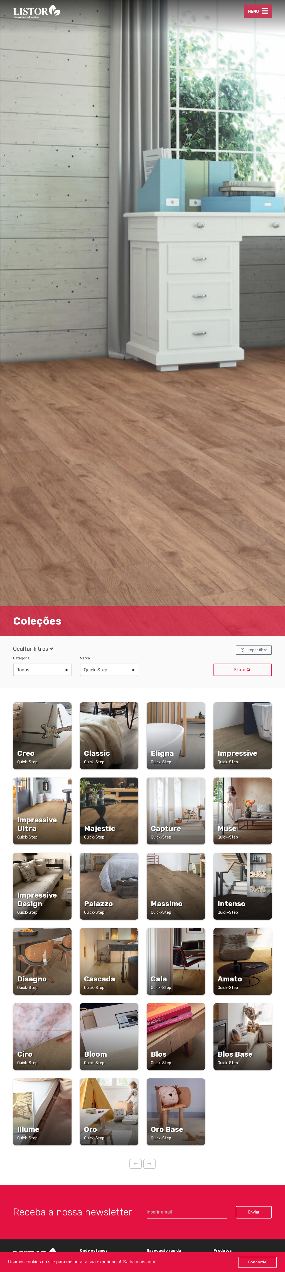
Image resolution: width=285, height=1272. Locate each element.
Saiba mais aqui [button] (139, 1261)
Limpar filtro (256, 650)
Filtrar (240, 669)
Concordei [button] (257, 1262)
